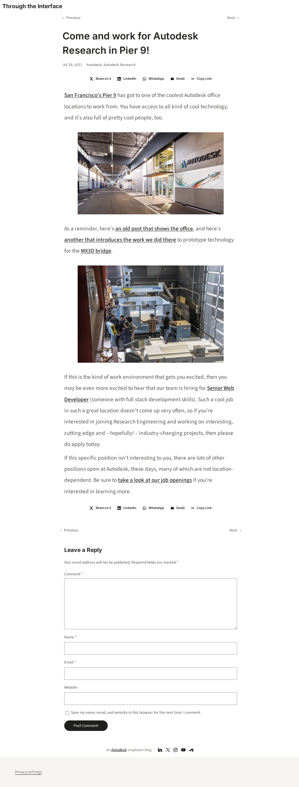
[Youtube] (183, 750)
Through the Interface (32, 6)
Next (231, 17)
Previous (73, 17)
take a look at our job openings (155, 480)
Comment (73, 574)
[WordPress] (191, 750)
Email (70, 662)
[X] (168, 750)
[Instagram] (176, 750)
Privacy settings (28, 771)
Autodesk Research (119, 64)
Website (70, 687)
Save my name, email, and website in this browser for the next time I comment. (136, 712)
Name (70, 637)
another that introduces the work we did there (120, 240)
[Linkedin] (160, 750)
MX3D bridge (96, 251)
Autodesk (94, 64)
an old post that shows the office (154, 229)
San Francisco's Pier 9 (90, 95)
